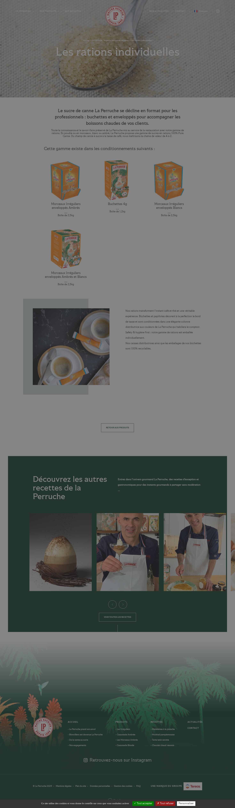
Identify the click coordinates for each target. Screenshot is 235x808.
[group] (60, 552)
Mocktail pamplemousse (163, 735)
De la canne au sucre (78, 740)
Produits (121, 722)
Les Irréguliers (123, 729)
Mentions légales (64, 786)
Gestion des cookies (123, 786)
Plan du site (80, 786)
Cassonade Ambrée (125, 735)
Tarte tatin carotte (160, 740)
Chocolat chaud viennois (163, 745)
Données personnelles (100, 786)
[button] (112, 604)
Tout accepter (144, 803)
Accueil (111, 16)
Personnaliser (186, 803)
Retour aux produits (117, 428)
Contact (180, 11)
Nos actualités (158, 11)
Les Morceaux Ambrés (127, 740)
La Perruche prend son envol (82, 729)
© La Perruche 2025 (42, 786)
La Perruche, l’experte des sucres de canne (110, 40)
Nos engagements (77, 745)
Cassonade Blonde (125, 745)
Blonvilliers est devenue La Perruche (86, 735)
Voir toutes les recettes (117, 617)
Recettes (157, 722)
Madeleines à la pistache (163, 729)
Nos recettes (73, 11)
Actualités (195, 722)
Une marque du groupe (168, 787)
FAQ (138, 786)
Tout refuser (166, 803)
